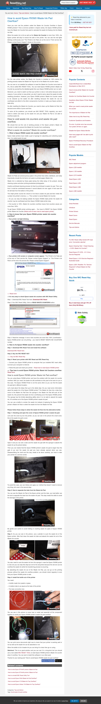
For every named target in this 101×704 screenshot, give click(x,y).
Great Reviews (73, 203)
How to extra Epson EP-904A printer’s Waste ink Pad (22, 672)
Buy (82, 298)
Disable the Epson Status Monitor (79, 130)
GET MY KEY (87, 22)
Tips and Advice (18, 690)
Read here (11, 372)
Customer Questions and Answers (80, 120)
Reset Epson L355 (75, 183)
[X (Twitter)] (81, 71)
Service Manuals (74, 223)
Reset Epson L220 (75, 179)
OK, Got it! (74, 701)
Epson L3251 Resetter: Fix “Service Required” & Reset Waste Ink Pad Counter (80, 266)
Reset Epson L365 (75, 187)
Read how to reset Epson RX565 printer (46, 368)
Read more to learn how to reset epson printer (38, 211)
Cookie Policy (64, 701)
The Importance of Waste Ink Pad (79, 112)
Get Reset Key (86, 2)
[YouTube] (70, 71)
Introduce (72, 207)
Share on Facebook (48, 661)
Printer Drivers (73, 211)
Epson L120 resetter (75, 171)
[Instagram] (93, 71)
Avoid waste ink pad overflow (19, 692)
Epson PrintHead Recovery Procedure (81, 141)
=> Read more (12, 293)
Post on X (58, 661)
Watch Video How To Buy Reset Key (80, 68)
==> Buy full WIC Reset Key (16, 356)
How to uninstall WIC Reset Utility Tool (19, 675)
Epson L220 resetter (75, 167)
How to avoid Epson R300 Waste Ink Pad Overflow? (22, 678)
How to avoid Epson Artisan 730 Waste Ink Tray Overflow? (24, 684)
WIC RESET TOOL (24, 653)
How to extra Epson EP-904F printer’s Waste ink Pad (22, 669)
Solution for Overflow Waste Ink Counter (81, 96)
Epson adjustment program (77, 163)
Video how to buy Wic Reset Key (79, 116)
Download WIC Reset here (15, 351)
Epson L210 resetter (75, 175)
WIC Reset (72, 159)
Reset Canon (73, 215)
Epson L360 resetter (75, 191)
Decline (83, 701)
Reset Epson (73, 219)
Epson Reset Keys (19, 3)
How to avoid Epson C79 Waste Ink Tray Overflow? (22, 681)
